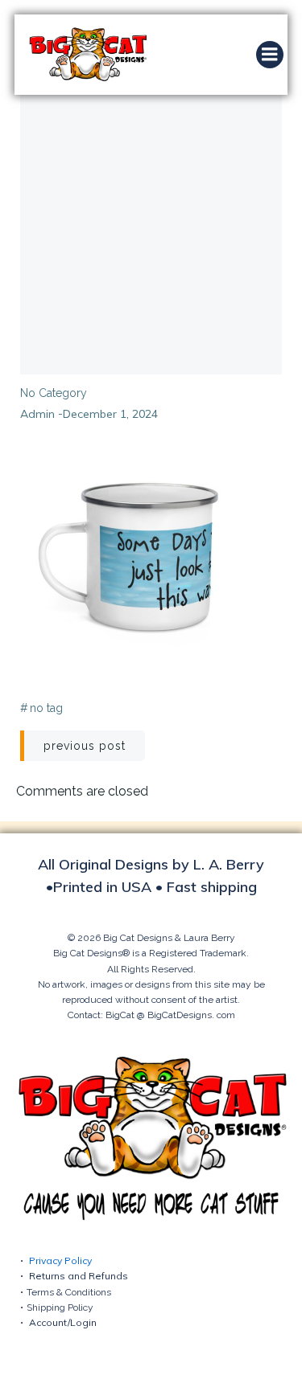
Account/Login (63, 1322)
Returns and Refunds (78, 1276)
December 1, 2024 (110, 414)
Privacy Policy (60, 1260)
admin (37, 414)
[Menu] (269, 54)
